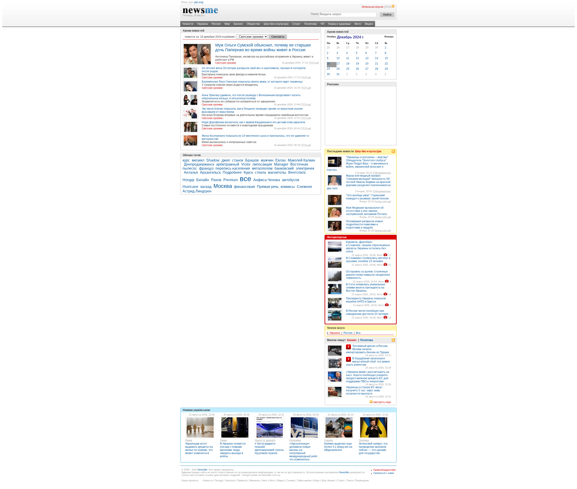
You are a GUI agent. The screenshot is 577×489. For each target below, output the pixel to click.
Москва (222, 186)
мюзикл (198, 160)
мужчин (267, 160)
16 (328, 63)
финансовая (244, 187)
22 (386, 63)
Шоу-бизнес (328, 480)
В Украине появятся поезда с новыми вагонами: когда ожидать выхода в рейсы (233, 450)
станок (237, 160)
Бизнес (238, 23)
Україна (328, 440)
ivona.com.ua (383, 201)
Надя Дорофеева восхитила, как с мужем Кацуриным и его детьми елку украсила (253, 122)
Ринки (188, 440)
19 (357, 63)
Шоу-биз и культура (276, 23)
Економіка (295, 440)
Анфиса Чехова (266, 180)
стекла (260, 172)
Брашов (252, 160)
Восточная (299, 164)
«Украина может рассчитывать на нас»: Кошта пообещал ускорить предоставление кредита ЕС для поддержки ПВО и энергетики (367, 376)
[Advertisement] (360, 116)
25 (328, 47)
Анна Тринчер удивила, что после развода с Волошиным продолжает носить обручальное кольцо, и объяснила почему (251, 97)
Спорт (296, 23)
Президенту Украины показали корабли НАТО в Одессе (366, 300)
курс (186, 160)
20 (367, 63)
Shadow (213, 160)
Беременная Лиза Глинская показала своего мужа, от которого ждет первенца (252, 81)
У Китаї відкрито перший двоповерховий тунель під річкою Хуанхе (269, 448)
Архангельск (210, 172)
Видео (369, 23)
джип (226, 160)
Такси (349, 480)
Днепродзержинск (199, 164)
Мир (227, 23)
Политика (310, 23)
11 (347, 58)
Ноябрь (331, 36)
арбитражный (227, 164)
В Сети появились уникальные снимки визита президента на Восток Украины (365, 287)
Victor (245, 164)
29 (367, 47)
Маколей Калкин (301, 160)
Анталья (191, 172)
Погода (219, 480)
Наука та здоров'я (265, 440)
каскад (205, 187)
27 (347, 47)
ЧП (322, 23)
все (245, 179)
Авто (265, 480)
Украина (202, 23)
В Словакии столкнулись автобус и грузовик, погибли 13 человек (368, 259)
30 (376, 47)
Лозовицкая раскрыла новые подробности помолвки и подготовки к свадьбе (364, 224)
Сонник (290, 480)
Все (358, 332)
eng (201, 2)
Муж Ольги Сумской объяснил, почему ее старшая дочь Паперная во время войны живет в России (263, 47)
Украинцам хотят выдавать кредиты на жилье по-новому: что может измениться (199, 448)
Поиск (314, 14)
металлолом (262, 168)
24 (338, 68)
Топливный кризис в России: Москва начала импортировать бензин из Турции (367, 349)
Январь (389, 36)
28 (357, 47)
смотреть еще (382, 402)
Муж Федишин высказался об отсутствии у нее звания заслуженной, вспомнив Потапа (366, 211)
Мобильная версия (372, 6)
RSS (388, 6)
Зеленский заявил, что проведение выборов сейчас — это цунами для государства (373, 448)
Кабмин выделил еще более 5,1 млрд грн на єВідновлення (338, 447)
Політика (364, 440)
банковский (284, 168)
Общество (253, 23)
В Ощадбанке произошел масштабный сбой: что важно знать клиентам (368, 361)
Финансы (255, 480)
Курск (248, 172)
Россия (216, 23)
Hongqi (188, 180)
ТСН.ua (313, 62)
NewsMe (202, 469)
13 (367, 58)
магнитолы (277, 172)
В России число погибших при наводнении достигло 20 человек (367, 312)
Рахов (216, 180)
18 (347, 63)
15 (386, 58)
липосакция (262, 164)
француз (206, 168)
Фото (358, 23)
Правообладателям (384, 469)
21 (376, 63)
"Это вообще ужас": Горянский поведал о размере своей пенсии (367, 197)
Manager (281, 164)
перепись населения (232, 168)
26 (338, 47)
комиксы (288, 187)
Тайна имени (304, 480)
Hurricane (190, 187)
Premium (230, 180)
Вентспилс (297, 172)
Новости (188, 23)
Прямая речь (268, 187)
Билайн (203, 180)
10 (338, 58)
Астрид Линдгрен (197, 191)
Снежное (304, 187)
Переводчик (362, 480)
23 (328, 68)
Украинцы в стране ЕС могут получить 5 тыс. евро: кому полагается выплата (364, 390)
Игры (316, 480)
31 (338, 74)
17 (338, 63)
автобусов (290, 180)
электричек (305, 168)
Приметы (242, 480)
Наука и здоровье (339, 23)
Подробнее (232, 172)
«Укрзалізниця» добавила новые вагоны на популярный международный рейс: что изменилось (303, 451)
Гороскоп (230, 480)
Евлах (280, 160)
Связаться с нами (383, 473)
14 (376, 58)
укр (196, 2)
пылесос (190, 168)
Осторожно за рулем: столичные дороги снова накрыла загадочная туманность (368, 274)
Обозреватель (382, 172)
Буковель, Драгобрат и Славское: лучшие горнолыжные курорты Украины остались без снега (368, 246)
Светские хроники (225, 62)
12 (357, 58)
